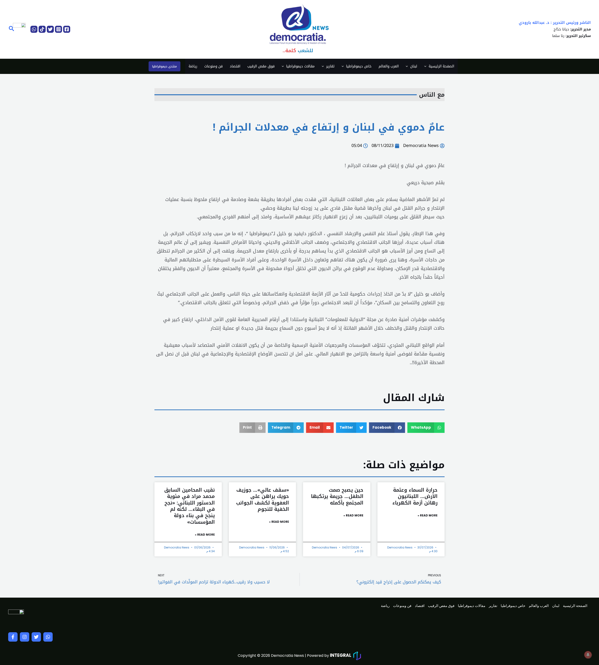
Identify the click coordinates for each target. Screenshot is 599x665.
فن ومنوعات (213, 66)
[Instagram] (58, 29)
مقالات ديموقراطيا (300, 66)
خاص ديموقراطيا (359, 66)
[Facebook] (66, 29)
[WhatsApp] (33, 29)
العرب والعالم (389, 66)
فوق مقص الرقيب (261, 66)
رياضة (193, 66)
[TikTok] (42, 29)
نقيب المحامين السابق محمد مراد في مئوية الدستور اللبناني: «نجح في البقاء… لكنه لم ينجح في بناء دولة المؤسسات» (189, 505)
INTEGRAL (340, 655)
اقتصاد (235, 66)
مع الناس (432, 94)
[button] (11, 29)
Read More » (428, 515)
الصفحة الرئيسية (441, 66)
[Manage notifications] (588, 654)
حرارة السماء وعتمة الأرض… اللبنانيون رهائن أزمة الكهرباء (415, 496)
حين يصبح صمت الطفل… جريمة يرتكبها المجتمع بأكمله (337, 496)
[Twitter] (50, 29)
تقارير (330, 66)
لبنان (413, 66)
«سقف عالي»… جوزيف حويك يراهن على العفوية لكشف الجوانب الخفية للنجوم (262, 499)
